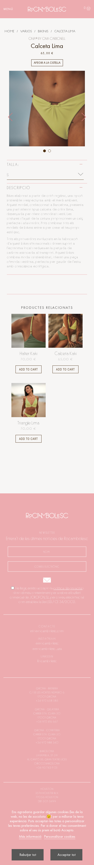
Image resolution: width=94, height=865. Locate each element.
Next (83, 117)
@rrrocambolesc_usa (47, 649)
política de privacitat (68, 588)
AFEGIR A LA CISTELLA (47, 63)
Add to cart (28, 369)
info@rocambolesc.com (47, 631)
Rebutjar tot (27, 854)
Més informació (30, 836)
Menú (8, 9)
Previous (10, 117)
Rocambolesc (47, 661)
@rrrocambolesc (47, 643)
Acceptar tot (66, 854)
